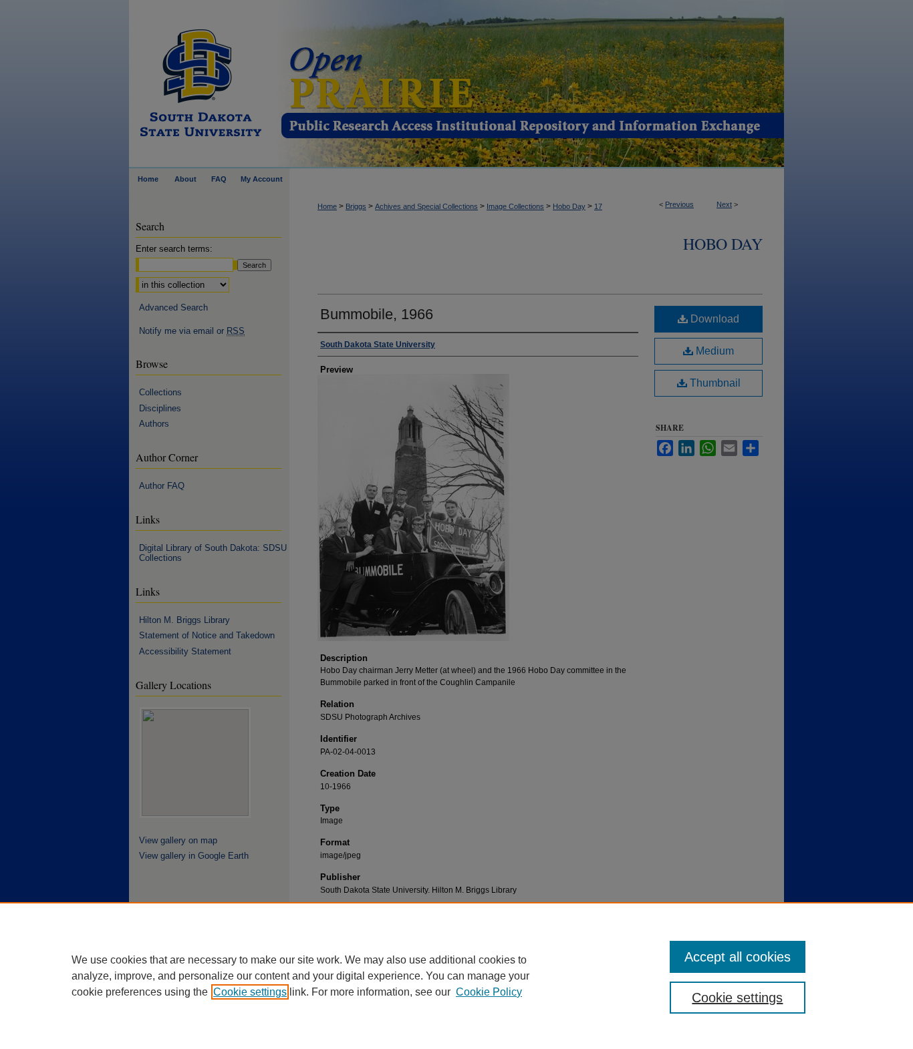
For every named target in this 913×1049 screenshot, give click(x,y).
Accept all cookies (737, 957)
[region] (456, 975)
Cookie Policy (489, 992)
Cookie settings (250, 992)
